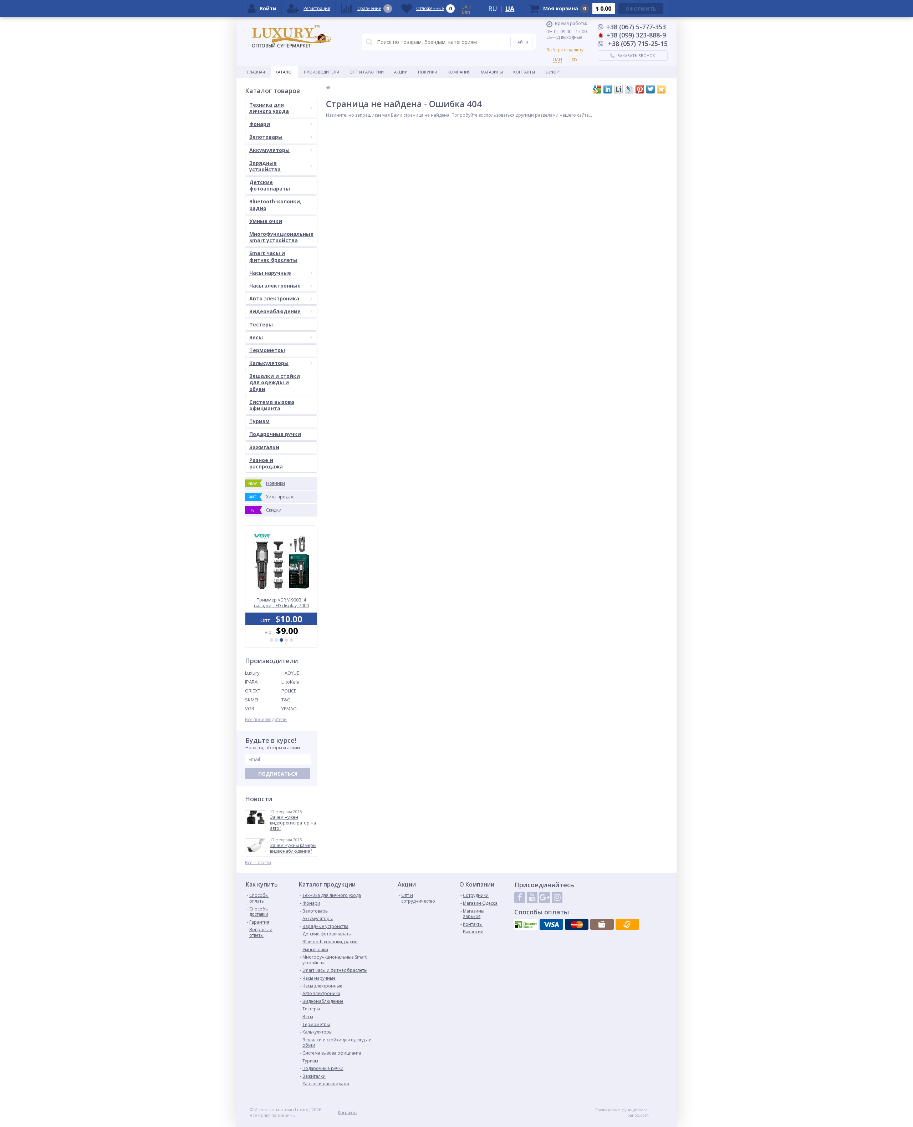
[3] (281, 640)
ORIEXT (252, 690)
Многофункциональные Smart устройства (281, 237)
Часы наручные (270, 272)
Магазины (492, 72)
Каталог (284, 72)
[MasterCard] (576, 924)
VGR (249, 708)
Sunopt (553, 72)
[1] (271, 640)
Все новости (258, 862)
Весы (256, 337)
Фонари (259, 124)
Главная (256, 72)
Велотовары (265, 136)
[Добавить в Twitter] (650, 89)
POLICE (288, 690)
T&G (286, 699)
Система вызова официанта (271, 405)
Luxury (252, 673)
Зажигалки (264, 447)
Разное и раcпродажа (266, 463)
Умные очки (265, 221)
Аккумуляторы (269, 150)
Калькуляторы (269, 363)
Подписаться (277, 773)
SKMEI (251, 699)
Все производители (266, 719)
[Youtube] (532, 897)
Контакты (524, 72)
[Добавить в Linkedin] (607, 89)
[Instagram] (557, 897)
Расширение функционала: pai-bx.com (622, 1112)
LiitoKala (290, 682)
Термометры (267, 350)
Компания (459, 72)
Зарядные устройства (265, 166)
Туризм (259, 421)
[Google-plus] (544, 897)
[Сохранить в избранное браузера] (661, 89)
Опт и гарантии (367, 72)
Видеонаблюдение (275, 311)
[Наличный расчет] (602, 924)
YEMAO (289, 708)
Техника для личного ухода (269, 108)
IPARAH (253, 682)
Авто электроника (274, 298)
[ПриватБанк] (526, 924)
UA (509, 8)
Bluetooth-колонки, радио (275, 204)
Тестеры (261, 324)
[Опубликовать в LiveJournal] (629, 89)
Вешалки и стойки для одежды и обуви (274, 382)
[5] (291, 640)
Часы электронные (275, 285)
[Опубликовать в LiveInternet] (618, 89)
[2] (276, 640)
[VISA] (551, 924)
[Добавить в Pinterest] (640, 89)
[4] (286, 640)
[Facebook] (519, 897)
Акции (401, 72)
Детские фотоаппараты (269, 185)
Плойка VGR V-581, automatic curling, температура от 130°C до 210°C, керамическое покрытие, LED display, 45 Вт (281, 603)
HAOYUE (290, 673)
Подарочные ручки (275, 434)
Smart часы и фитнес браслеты (273, 256)
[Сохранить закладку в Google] (597, 89)
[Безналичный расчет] (627, 924)
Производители (321, 72)
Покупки (427, 72)
